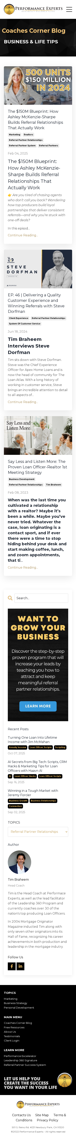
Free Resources (14, 1027)
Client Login (11, 1040)
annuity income (17, 747)
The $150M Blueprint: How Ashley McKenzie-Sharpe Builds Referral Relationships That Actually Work (35, 119)
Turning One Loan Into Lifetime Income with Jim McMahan (32, 740)
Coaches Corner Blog (18, 1022)
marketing (14, 134)
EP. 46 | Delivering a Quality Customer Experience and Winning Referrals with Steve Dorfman (36, 303)
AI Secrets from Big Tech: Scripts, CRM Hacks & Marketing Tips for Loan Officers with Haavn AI (37, 766)
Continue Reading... (23, 235)
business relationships (43, 800)
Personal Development (19, 1007)
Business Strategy (15, 1003)
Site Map (42, 1115)
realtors (28, 134)
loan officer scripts (41, 747)
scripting (60, 747)
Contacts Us (21, 1115)
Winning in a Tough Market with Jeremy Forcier (33, 793)
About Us (10, 1031)
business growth (18, 800)
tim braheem (53, 484)
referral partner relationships (25, 140)
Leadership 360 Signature (20, 1060)
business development (21, 479)
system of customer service (24, 323)
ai (10, 776)
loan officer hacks (25, 776)
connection (15, 806)
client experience (18, 318)
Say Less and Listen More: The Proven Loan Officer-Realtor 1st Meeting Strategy (37, 467)
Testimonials (12, 1036)
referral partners (48, 145)
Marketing (10, 998)
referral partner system (22, 145)
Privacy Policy (47, 1120)
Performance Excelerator (20, 1056)
